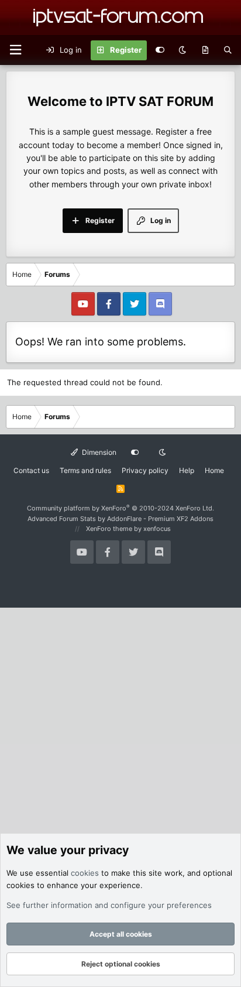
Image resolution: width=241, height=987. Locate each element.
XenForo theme (109, 529)
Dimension (98, 452)
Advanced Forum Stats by (120, 519)
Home (214, 470)
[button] (15, 50)
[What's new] (205, 50)
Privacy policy (145, 470)
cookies (85, 873)
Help (186, 470)
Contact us (31, 470)
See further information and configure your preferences (109, 905)
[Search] (228, 50)
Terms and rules (85, 470)
